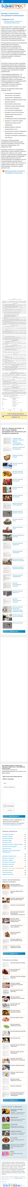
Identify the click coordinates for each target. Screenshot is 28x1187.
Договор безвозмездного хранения (17, 584)
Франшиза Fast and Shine (17, 1145)
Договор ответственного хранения (17, 600)
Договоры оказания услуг (9, 856)
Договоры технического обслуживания (13, 868)
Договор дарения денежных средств (15, 1011)
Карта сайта (4, 1181)
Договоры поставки (7, 866)
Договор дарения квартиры (18, 1031)
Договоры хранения (8, 870)
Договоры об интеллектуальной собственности (11, 851)
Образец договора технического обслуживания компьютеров (13, 22)
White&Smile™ (14, 1117)
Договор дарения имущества (15, 1004)
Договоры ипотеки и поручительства (12, 844)
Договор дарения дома (16, 1017)
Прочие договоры (7, 872)
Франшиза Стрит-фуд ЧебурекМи (16, 1110)
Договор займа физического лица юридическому (15, 920)
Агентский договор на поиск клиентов (16, 926)
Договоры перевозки (8, 858)
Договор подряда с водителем (15, 933)
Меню (6, 2)
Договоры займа (7, 840)
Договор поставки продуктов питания (15, 946)
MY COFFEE (13, 1138)
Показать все (14, 953)
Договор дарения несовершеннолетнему (16, 885)
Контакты (4, 1184)
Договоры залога (7, 842)
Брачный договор (15, 1038)
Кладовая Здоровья (16, 1131)
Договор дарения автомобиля (15, 970)
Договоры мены (6, 848)
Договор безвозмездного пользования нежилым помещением (17, 1094)
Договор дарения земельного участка (15, 1025)
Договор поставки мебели (17, 905)
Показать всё (14, 1100)
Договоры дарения (7, 838)
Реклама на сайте (12, 1184)
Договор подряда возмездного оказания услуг (16, 985)
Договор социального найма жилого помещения (17, 1059)
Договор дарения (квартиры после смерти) (17, 997)
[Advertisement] (14, 236)
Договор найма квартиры (17, 1065)
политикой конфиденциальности (13, 824)
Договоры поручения (8, 864)
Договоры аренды (7, 836)
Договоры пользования (8, 862)
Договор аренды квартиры (17, 962)
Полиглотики (14, 1124)
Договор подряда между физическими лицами (17, 899)
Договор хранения (18, 623)
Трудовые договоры (8, 874)
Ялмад (12, 1151)
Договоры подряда (7, 860)
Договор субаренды (16, 1086)
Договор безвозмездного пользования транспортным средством (17, 913)
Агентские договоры (8, 834)
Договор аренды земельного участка (15, 1079)
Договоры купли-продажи (9, 846)
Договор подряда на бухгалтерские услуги (16, 940)
